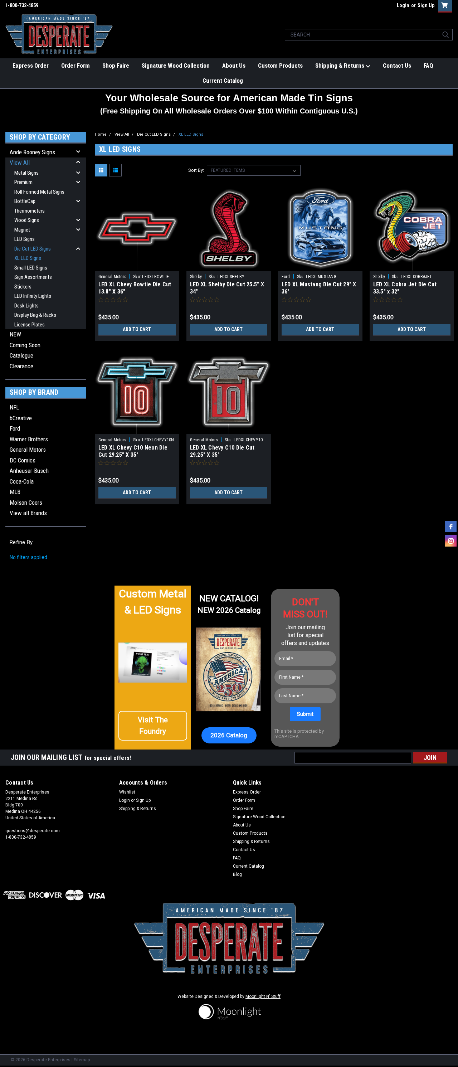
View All (20, 162)
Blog (237, 874)
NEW (15, 334)
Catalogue (21, 355)
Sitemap (82, 1059)
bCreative (21, 418)
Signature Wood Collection (176, 65)
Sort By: (196, 170)
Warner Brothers (29, 439)
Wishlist (127, 792)
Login (403, 5)
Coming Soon (25, 345)
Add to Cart (137, 329)
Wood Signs (26, 220)
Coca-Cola (22, 481)
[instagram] (451, 541)
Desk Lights (26, 305)
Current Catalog (223, 80)
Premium (23, 182)
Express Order (31, 65)
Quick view (137, 265)
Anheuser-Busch (29, 470)
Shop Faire (115, 65)
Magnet (22, 230)
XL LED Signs (27, 258)
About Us (233, 65)
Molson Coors (26, 502)
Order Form (75, 65)
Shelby (196, 276)
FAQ (428, 65)
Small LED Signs (30, 268)
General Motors (28, 449)
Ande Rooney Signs (32, 152)
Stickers (22, 286)
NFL (14, 407)
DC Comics (22, 460)
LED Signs (24, 239)
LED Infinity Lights (32, 296)
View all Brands (28, 512)
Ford (15, 428)
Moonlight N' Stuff (263, 996)
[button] (152, 726)
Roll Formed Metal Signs (39, 192)
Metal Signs (26, 173)
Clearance (21, 366)
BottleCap (24, 201)
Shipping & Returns (340, 65)
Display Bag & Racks (35, 315)
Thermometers (29, 211)
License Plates (29, 324)
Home (101, 134)
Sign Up (426, 5)
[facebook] (451, 526)
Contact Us (397, 65)
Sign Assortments (33, 277)
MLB (15, 491)
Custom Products (280, 65)
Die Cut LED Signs (32, 249)
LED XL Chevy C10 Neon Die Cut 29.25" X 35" (132, 451)
